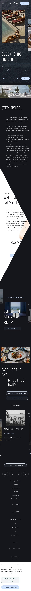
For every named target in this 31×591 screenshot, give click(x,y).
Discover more (16, 65)
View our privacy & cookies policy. (10, 573)
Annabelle (15, 519)
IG (5, 474)
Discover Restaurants (17, 393)
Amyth (15, 527)
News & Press (15, 495)
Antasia (15, 535)
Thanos (18, 549)
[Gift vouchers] (17, 3)
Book (24, 3)
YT (19, 474)
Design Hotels (15, 499)
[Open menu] (4, 3)
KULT (15, 543)
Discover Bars (17, 398)
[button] (25, 71)
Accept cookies (11, 587)
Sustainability (15, 488)
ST (26, 474)
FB (12, 474)
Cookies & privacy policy (10, 580)
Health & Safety (15, 557)
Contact (15, 491)
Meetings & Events (15, 481)
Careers (15, 484)
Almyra (15, 512)
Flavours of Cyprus (13, 429)
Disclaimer (15, 560)
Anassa (15, 504)
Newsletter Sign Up (15, 465)
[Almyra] (10, 3)
